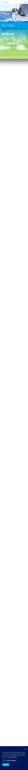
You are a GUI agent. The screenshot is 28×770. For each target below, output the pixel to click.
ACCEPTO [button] (6, 764)
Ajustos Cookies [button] (11, 760)
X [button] (25, 749)
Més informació (8, 34)
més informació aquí (12, 757)
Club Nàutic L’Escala (4, 2)
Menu (25, 2)
